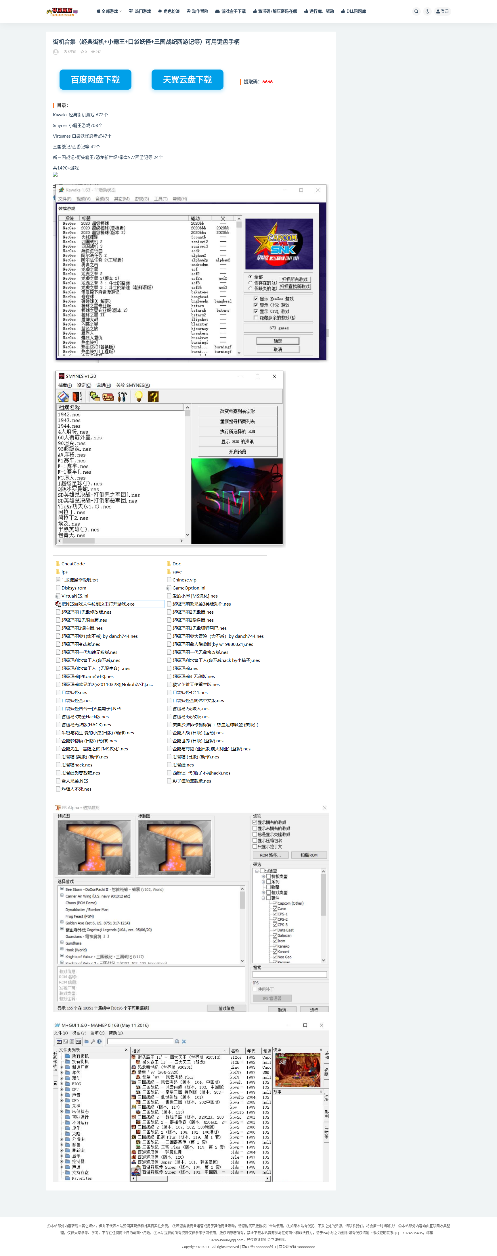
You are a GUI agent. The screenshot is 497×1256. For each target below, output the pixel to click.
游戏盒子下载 (233, 11)
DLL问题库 (356, 11)
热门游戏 (143, 11)
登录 (445, 11)
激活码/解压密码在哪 (277, 11)
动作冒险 (200, 11)
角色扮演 (172, 11)
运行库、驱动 (321, 11)
